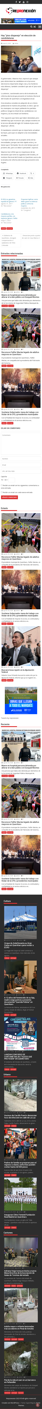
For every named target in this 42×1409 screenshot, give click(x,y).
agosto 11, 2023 (11, 1377)
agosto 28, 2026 (8, 292)
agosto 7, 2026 (10, 995)
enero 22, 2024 (10, 1324)
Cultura (7, 958)
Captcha (4, 476)
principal (9, 228)
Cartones (7, 1286)
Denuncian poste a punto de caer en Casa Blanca (31, 236)
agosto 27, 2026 (11, 940)
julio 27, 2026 (10, 1052)
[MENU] (39, 26)
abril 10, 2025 (10, 1268)
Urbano (14, 1126)
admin (16, 43)
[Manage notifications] (37, 1405)
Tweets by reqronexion (10, 718)
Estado (3, 228)
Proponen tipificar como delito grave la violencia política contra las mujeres (29, 202)
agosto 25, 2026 (11, 1212)
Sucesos (11, 306)
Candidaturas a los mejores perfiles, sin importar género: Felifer (9, 216)
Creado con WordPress (10, 1403)
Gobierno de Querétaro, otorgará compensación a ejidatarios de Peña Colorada (9, 240)
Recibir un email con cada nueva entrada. (18, 492)
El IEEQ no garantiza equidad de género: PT (9, 200)
